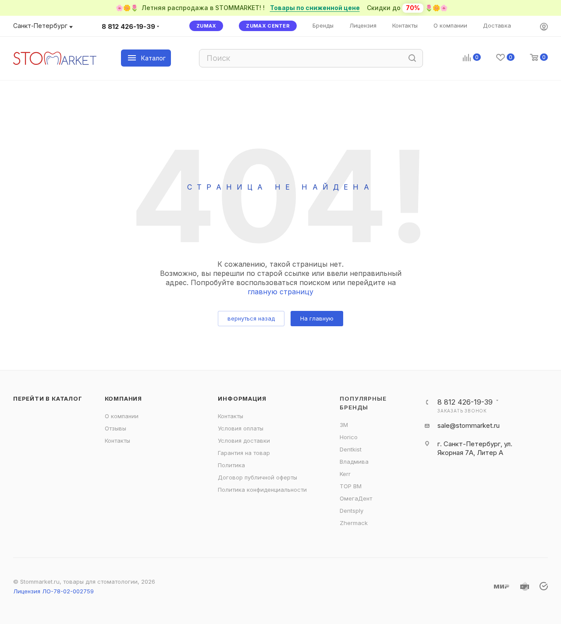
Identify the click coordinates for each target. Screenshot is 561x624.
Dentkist (351, 449)
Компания (123, 398)
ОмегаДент (356, 498)
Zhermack (354, 522)
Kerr (345, 473)
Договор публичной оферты (257, 477)
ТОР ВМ (351, 486)
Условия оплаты (240, 428)
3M (344, 424)
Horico (349, 437)
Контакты (117, 440)
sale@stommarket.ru (468, 425)
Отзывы (115, 428)
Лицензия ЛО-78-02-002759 (53, 591)
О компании (121, 416)
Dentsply (351, 510)
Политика (231, 465)
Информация (242, 398)
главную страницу (280, 291)
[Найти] (412, 58)
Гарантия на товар (244, 452)
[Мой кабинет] (544, 27)
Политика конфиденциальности (262, 489)
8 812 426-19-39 (128, 26)
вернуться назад (251, 318)
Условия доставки (244, 440)
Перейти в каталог (47, 398)
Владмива (354, 461)
